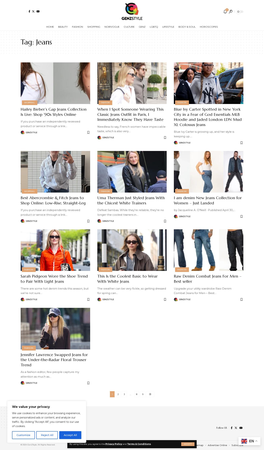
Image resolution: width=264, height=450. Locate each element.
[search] (230, 11)
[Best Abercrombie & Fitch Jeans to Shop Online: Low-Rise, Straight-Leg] (55, 172)
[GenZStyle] (132, 12)
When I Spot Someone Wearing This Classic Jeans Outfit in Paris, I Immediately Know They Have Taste (130, 114)
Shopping (29, 102)
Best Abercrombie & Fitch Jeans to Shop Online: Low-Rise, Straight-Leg (53, 200)
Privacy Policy (113, 444)
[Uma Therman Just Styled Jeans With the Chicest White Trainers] (132, 172)
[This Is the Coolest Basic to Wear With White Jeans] (132, 250)
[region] (46, 422)
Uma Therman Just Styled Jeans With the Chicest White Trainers (131, 200)
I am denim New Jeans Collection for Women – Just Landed (208, 200)
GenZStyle (31, 132)
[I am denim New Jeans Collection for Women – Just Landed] (208, 172)
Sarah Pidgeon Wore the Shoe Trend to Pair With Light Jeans (54, 279)
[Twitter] (33, 11)
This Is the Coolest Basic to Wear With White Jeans (127, 279)
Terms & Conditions (139, 444)
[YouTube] (38, 11)
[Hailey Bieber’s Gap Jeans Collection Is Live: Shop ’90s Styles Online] (55, 83)
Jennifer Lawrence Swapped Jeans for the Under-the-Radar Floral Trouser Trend (54, 359)
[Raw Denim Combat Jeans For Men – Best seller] (208, 250)
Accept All (70, 435)
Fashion (105, 102)
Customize (23, 435)
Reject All (47, 435)
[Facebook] (29, 11)
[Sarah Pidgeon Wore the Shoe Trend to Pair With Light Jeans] (55, 250)
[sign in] (24, 12)
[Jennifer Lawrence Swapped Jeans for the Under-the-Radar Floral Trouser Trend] (55, 328)
